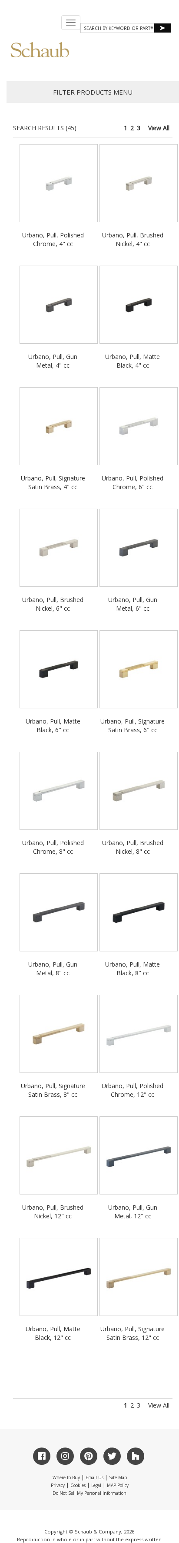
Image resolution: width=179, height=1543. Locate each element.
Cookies (78, 1485)
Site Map (118, 1477)
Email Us (94, 1477)
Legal (96, 1485)
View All (158, 128)
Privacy (58, 1485)
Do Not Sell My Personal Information (89, 1493)
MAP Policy (118, 1485)
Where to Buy (66, 1477)
